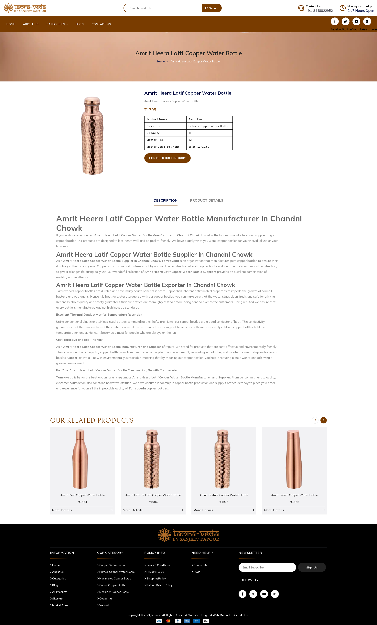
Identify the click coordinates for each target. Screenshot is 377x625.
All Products (59, 591)
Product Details (206, 200)
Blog (80, 24)
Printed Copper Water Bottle (117, 571)
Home (10, 24)
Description (166, 200)
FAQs (196, 571)
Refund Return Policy (159, 585)
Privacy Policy (155, 571)
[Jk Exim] (25, 7)
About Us (31, 24)
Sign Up (312, 567)
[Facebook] (335, 21)
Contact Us (101, 24)
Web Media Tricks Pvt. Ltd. (231, 615)
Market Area (60, 605)
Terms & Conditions (158, 565)
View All (104, 605)
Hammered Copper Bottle (115, 578)
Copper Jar (106, 598)
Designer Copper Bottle (114, 591)
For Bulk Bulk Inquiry (167, 158)
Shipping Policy (156, 578)
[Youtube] (356, 21)
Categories (56, 24)
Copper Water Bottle (112, 565)
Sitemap (57, 598)
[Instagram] (367, 21)
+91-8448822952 (319, 10)
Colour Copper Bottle (112, 585)
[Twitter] (346, 21)
